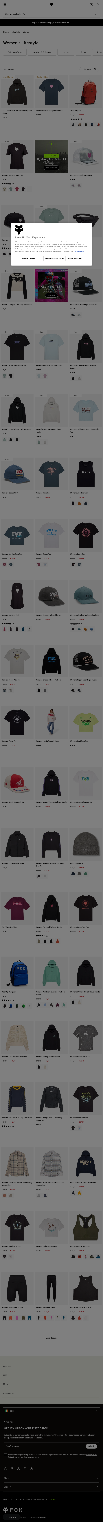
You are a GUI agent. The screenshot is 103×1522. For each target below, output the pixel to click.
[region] (51, 244)
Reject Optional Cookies (54, 258)
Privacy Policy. (79, 251)
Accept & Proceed (75, 258)
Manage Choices (28, 258)
